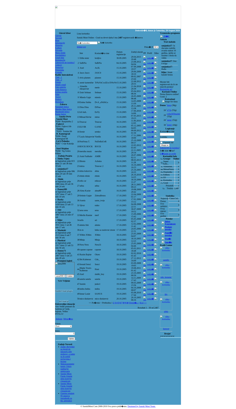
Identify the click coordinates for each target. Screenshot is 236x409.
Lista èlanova (61, 89)
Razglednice (60, 55)
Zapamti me (168, 142)
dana (169, 105)
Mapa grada (60, 53)
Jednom (59, 319)
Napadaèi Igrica (62, 107)
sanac (169, 120)
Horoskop (59, 102)
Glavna (58, 35)
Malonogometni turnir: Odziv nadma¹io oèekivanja (67, 367)
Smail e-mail (60, 84)
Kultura (58, 48)
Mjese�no (68, 319)
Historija (58, 45)
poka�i (150, 58)
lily (166, 294)
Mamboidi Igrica (62, 112)
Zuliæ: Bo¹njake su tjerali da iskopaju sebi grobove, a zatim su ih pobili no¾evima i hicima (68, 354)
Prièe (57, 94)
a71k (169, 110)
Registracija (60, 60)
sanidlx (166, 260)
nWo (166, 311)
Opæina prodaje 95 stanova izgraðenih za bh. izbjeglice (67, 397)
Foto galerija (60, 87)
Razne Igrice (60, 114)
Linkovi (58, 65)
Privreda (58, 50)
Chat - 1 (58, 77)
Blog (57, 40)
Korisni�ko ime (167, 131)
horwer (166, 329)
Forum (58, 82)
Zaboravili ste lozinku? (65, 62)
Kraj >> (143, 303)
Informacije (60, 43)
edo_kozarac (166, 277)
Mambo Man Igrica (63, 109)
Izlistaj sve (81, 47)
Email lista (59, 57)
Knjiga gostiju (61, 92)
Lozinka (163, 137)
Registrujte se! (166, 89)
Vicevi (58, 97)
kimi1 (169, 125)
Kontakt (58, 72)
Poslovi (58, 99)
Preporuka (59, 70)
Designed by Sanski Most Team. (142, 406)
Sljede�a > (134, 303)
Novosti (58, 38)
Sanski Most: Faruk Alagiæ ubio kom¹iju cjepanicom (66, 377)
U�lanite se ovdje (168, 154)
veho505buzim (173, 114)
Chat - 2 (58, 80)
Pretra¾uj (59, 67)
